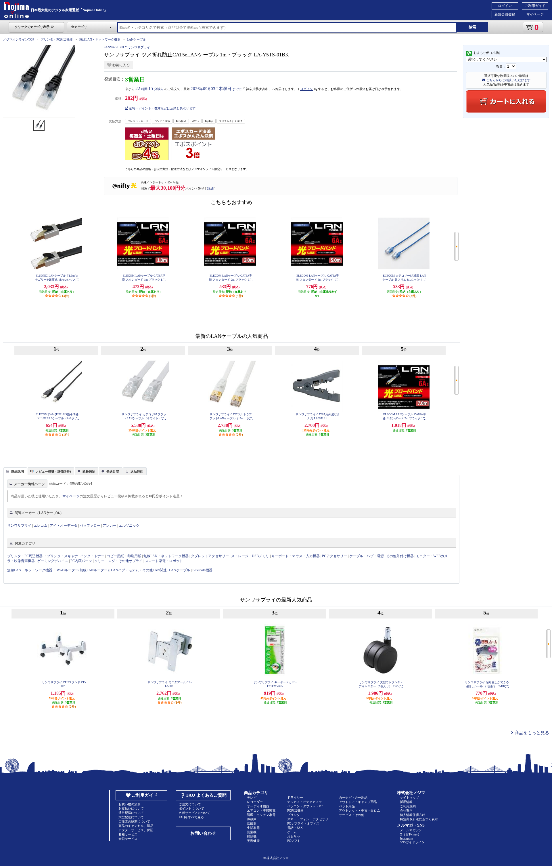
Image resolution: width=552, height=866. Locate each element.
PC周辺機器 (295, 810)
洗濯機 (251, 832)
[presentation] (14, 471)
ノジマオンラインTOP (18, 39)
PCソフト (293, 840)
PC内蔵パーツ (81, 561)
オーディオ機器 (258, 806)
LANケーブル (136, 39)
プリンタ (293, 814)
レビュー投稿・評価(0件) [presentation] (53, 471)
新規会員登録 (504, 14)
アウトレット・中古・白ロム (359, 810)
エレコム (40, 526)
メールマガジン (411, 830)
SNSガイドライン (412, 842)
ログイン (505, 6)
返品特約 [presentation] (137, 471)
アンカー (109, 526)
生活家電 (253, 827)
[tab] (15, 471)
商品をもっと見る (531, 732)
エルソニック (129, 526)
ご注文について (190, 804)
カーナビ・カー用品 (353, 797)
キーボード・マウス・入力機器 (296, 556)
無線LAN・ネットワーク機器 (99, 39)
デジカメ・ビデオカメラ (304, 802)
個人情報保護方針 (412, 814)
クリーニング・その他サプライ (118, 561)
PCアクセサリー (334, 556)
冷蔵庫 (251, 819)
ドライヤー (295, 797)
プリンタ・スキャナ (62, 556)
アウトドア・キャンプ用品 (358, 802)
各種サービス (127, 834)
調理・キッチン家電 (261, 814)
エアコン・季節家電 (261, 810)
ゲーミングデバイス (52, 561)
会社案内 (406, 810)
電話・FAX (295, 827)
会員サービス (127, 838)
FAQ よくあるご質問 (206, 795)
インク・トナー (92, 556)
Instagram (406, 838)
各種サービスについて (194, 812)
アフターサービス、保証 (135, 830)
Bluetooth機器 (202, 570)
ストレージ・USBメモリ (250, 556)
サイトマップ (409, 797)
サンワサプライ (19, 526)
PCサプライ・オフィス (303, 823)
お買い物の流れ (129, 804)
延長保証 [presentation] (89, 471)
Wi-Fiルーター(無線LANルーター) (83, 570)
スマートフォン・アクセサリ (307, 819)
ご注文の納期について (134, 821)
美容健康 (253, 840)
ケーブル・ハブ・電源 (366, 556)
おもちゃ (293, 836)
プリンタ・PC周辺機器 (57, 39)
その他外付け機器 (400, 556)
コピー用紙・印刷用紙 (124, 556)
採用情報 (406, 802)
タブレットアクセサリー (210, 556)
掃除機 (251, 836)
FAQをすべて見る (191, 817)
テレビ (251, 797)
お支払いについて (131, 808)
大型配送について (131, 817)
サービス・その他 (351, 814)
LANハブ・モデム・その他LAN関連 (139, 570)
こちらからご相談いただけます (507, 80)
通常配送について (131, 812)
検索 (472, 27)
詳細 (210, 188)
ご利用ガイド (535, 6)
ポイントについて (191, 808)
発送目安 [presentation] (112, 471)
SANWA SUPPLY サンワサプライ (127, 47)
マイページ (535, 14)
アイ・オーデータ (63, 526)
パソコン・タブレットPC (305, 806)
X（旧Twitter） (410, 834)
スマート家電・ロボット (164, 561)
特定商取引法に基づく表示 (419, 819)
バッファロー (90, 526)
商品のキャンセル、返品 (135, 825)
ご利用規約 (408, 806)
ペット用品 (347, 806)
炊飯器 (251, 823)
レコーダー (255, 802)
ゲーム (292, 832)
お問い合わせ (203, 833)
